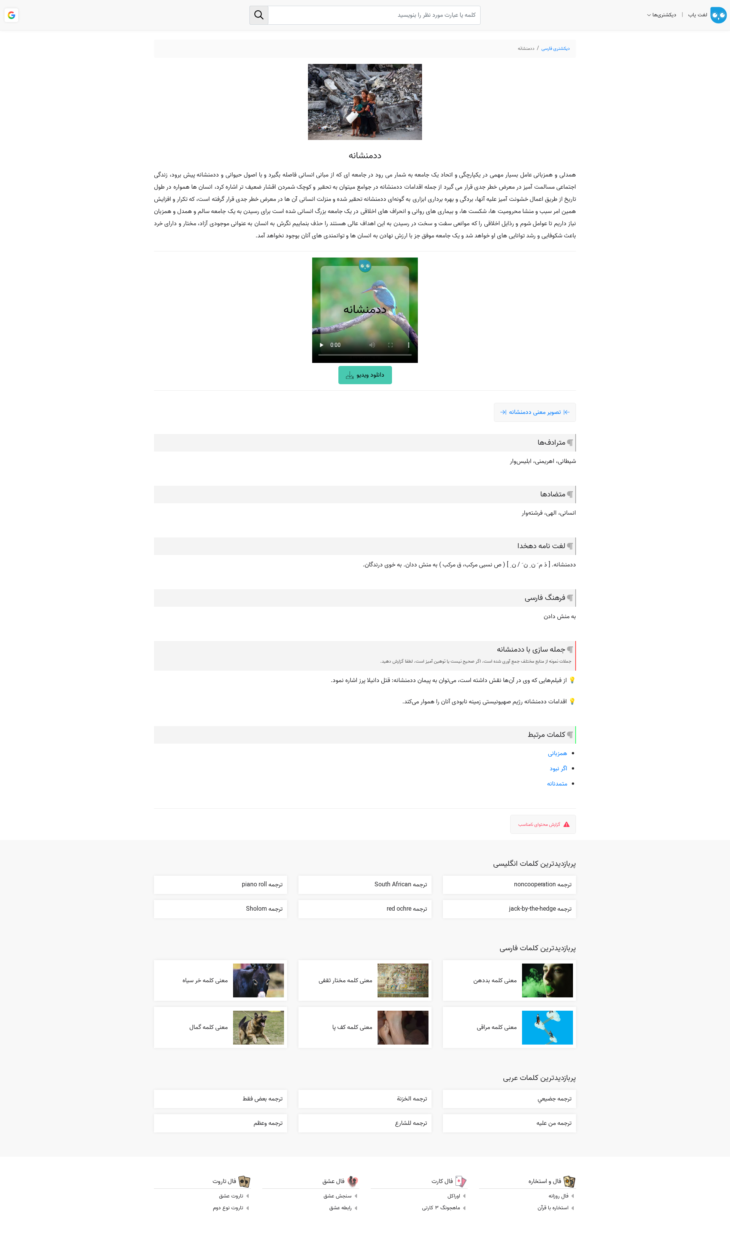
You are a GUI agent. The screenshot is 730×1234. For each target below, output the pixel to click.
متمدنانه (557, 784)
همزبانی (557, 754)
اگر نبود (558, 769)
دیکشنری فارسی (555, 48)
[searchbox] (365, 15)
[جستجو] (258, 15)
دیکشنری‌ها (664, 15)
